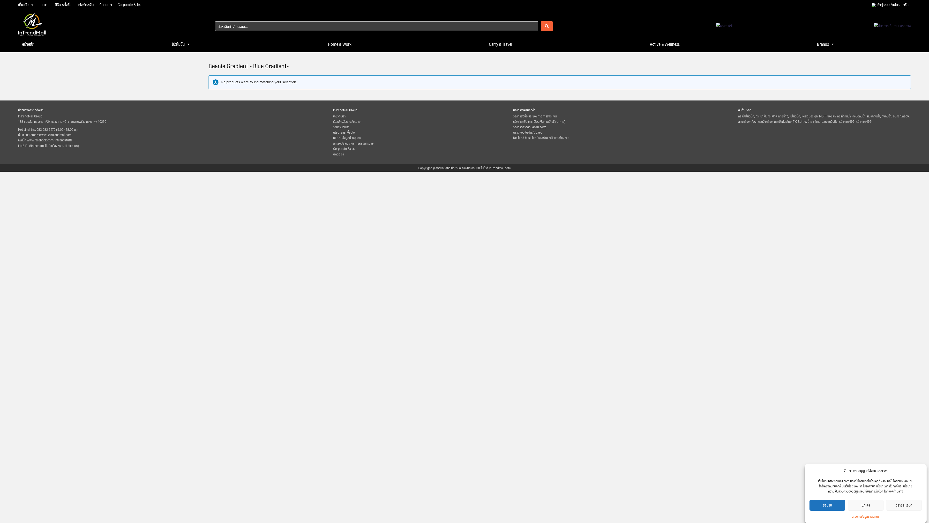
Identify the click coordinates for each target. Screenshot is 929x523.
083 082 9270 (46, 129)
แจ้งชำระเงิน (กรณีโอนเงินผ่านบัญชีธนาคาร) (539, 121)
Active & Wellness (665, 44)
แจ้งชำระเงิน (85, 4)
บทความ (43, 4)
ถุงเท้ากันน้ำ (844, 116)
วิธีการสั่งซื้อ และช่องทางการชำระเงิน (535, 116)
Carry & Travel (500, 44)
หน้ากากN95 (846, 121)
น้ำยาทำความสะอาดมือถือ (823, 121)
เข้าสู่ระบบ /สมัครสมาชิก (892, 4)
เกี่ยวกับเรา (25, 4)
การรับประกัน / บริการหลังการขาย (353, 143)
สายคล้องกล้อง (747, 121)
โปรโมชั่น (178, 44)
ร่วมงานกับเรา (341, 127)
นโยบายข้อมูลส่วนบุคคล (865, 516)
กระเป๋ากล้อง (765, 121)
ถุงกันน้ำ (887, 116)
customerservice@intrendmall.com (48, 135)
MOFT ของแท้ (827, 116)
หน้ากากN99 (864, 121)
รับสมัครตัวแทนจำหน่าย (346, 121)
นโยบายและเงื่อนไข (344, 132)
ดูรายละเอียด (904, 505)
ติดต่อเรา (105, 4)
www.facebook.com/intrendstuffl (49, 140)
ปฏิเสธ (866, 505)
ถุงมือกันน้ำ (859, 116)
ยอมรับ (827, 505)
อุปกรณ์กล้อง (901, 116)
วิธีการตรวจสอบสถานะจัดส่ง (529, 127)
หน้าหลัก (28, 44)
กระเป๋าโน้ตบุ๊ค (746, 116)
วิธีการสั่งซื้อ (63, 4)
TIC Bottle (799, 121)
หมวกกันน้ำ (873, 116)
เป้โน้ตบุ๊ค (795, 116)
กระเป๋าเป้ (761, 116)
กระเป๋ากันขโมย (783, 121)
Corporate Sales (129, 4)
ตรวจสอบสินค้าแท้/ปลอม (527, 132)
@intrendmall (38, 145)
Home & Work (340, 44)
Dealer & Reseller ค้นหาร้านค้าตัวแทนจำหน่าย (541, 137)
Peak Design (810, 116)
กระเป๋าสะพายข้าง (777, 116)
